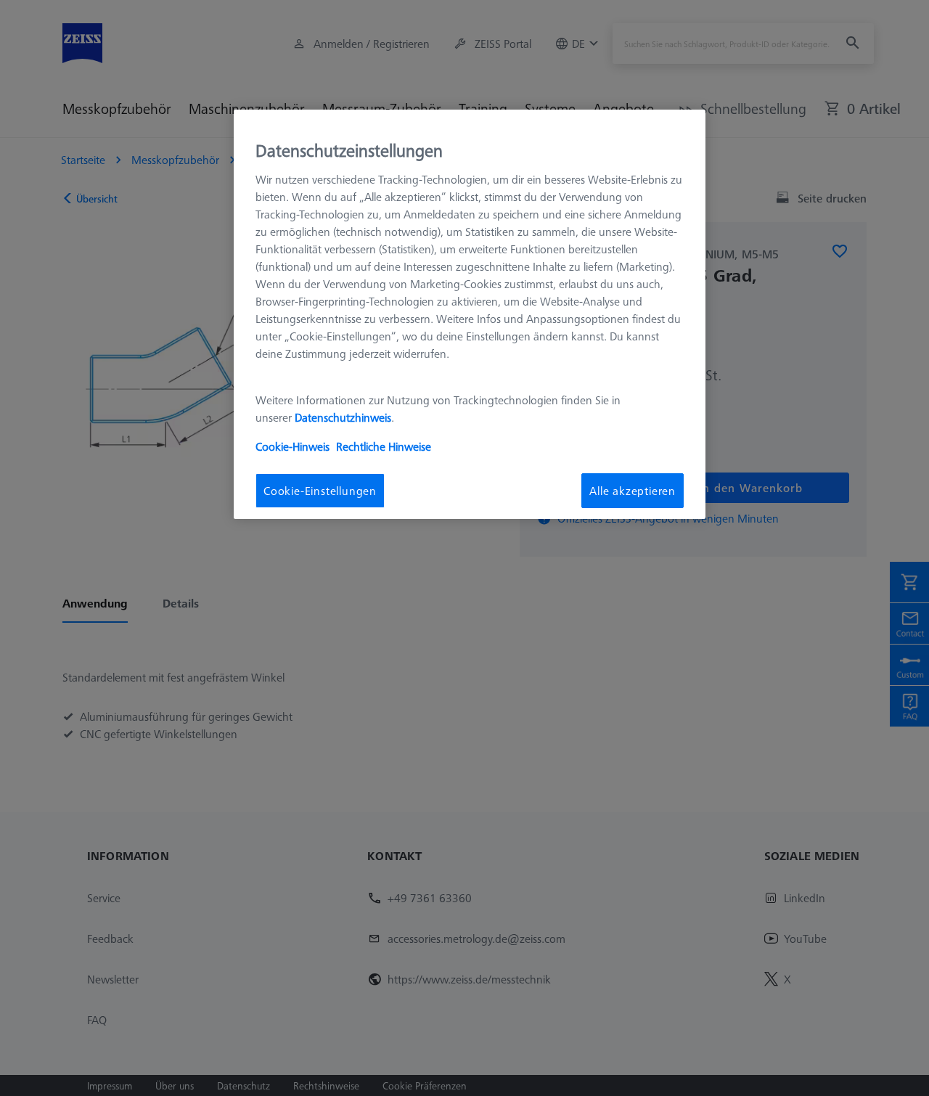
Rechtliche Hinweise (383, 446)
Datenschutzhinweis (343, 417)
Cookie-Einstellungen (320, 491)
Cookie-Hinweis (292, 446)
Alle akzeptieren (632, 491)
